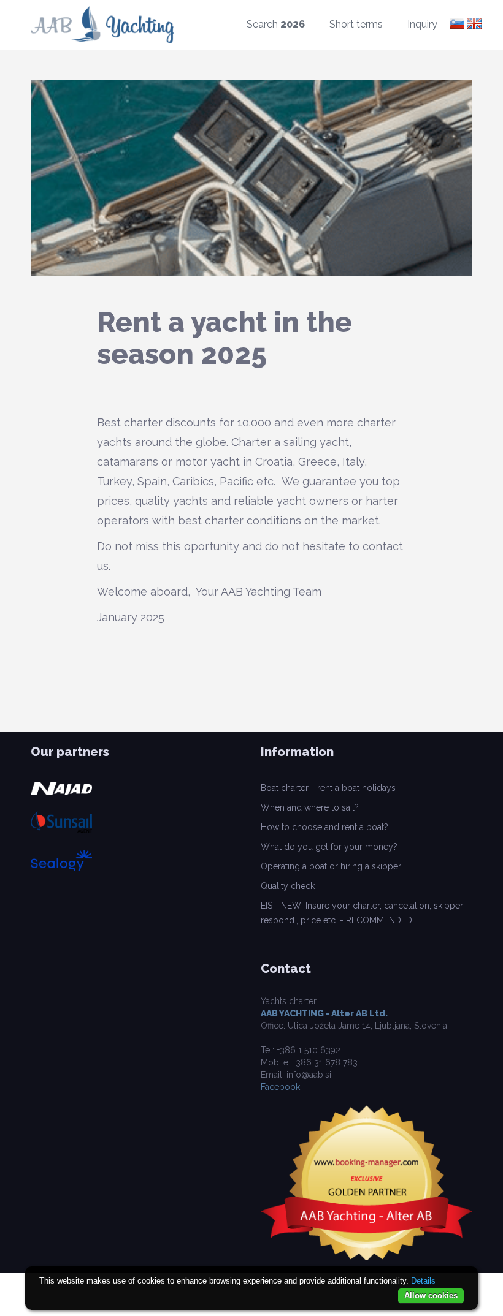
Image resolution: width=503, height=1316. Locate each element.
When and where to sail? (310, 807)
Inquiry (422, 24)
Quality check (288, 886)
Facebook (280, 1087)
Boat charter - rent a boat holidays (328, 788)
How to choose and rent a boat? (324, 827)
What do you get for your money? (329, 847)
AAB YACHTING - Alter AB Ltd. (324, 1013)
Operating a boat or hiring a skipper (331, 866)
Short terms (356, 24)
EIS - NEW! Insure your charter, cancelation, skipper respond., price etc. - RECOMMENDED (362, 913)
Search (276, 24)
